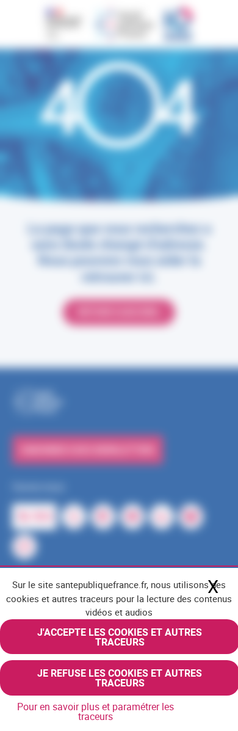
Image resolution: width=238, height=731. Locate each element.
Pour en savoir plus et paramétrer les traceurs (95, 711)
